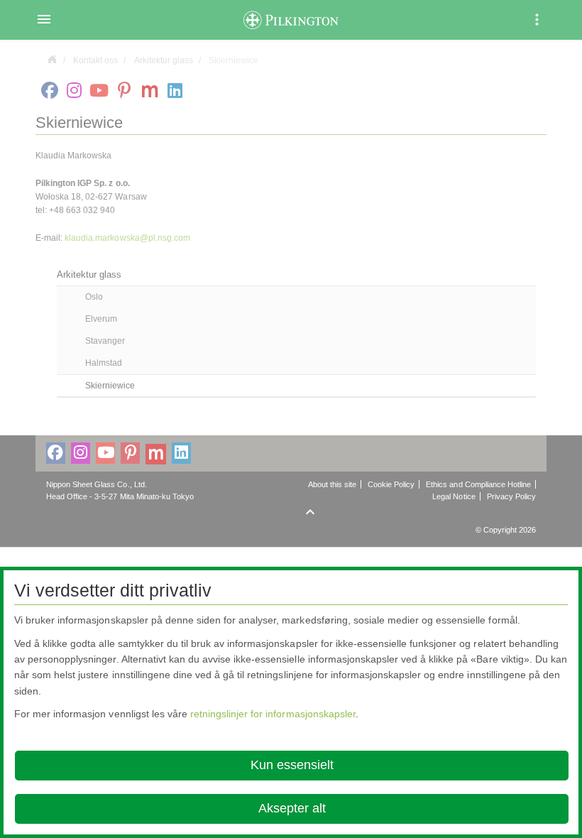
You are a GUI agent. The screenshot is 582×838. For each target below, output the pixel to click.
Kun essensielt (292, 765)
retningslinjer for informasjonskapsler (273, 713)
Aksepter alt (292, 808)
